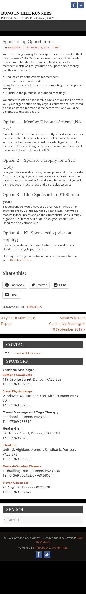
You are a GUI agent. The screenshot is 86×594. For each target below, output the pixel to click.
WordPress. (60, 547)
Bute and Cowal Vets (17, 375)
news (56, 47)
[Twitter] (81, 5)
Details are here (21, 260)
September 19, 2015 (37, 47)
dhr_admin (15, 47)
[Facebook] (74, 5)
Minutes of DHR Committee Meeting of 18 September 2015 (67, 324)
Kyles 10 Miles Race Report (18, 321)
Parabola (41, 547)
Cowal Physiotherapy (18, 391)
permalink (33, 307)
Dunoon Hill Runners (26, 13)
